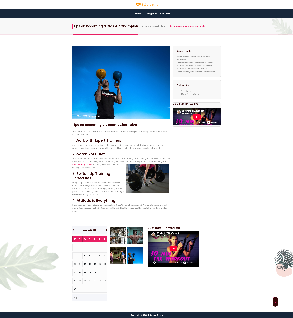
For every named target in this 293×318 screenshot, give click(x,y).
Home (138, 13)
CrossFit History (159, 26)
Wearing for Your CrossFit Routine (192, 68)
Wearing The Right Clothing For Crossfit (194, 65)
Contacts (165, 13)
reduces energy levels (82, 164)
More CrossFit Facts (190, 94)
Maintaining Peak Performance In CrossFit (195, 62)
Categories (151, 13)
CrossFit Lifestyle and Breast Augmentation (196, 71)
